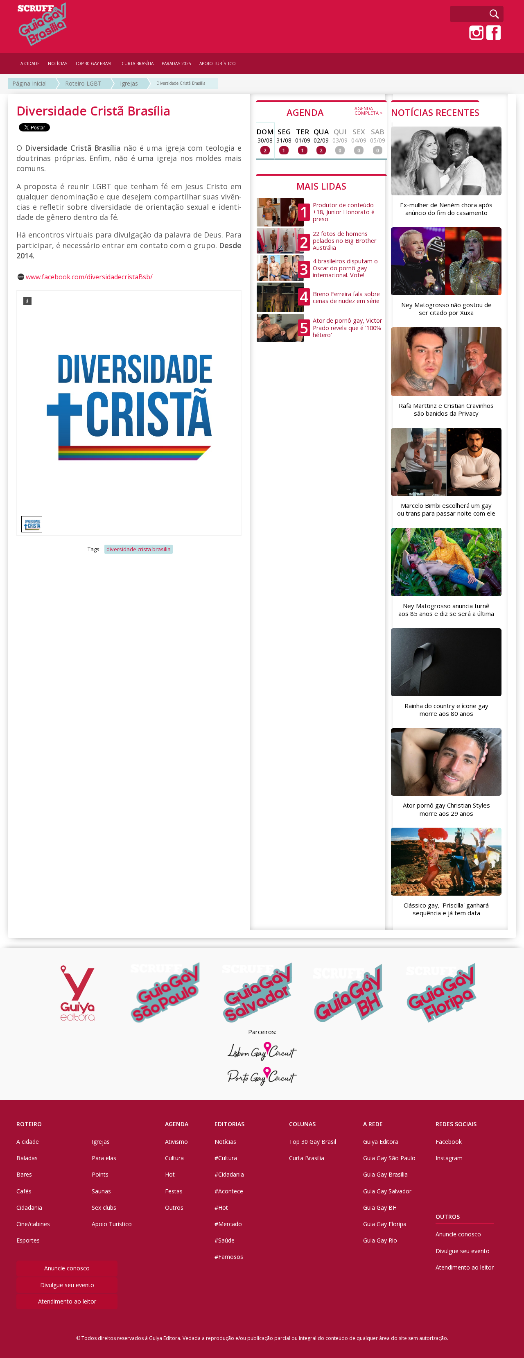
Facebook (449, 1141)
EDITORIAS (229, 1124)
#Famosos (229, 1257)
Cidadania (29, 1207)
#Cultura (226, 1158)
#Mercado (228, 1224)
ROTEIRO (29, 1124)
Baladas (27, 1158)
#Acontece (229, 1191)
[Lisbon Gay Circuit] (262, 1051)
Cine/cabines (33, 1224)
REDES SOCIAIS (456, 1124)
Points (100, 1174)
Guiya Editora (380, 1141)
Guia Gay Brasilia (385, 1174)
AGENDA (335, 111)
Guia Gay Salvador (387, 1191)
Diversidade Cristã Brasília (181, 83)
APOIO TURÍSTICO (217, 63)
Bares (24, 1174)
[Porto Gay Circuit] (262, 1076)
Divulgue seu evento (67, 1285)
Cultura (174, 1158)
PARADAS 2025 (176, 63)
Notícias (225, 1141)
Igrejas (129, 83)
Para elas (104, 1158)
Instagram (449, 1158)
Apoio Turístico (112, 1224)
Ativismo (176, 1141)
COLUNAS (302, 1124)
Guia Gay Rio (380, 1240)
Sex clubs (104, 1207)
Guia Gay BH (380, 1207)
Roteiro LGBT (83, 83)
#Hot (221, 1207)
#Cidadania (229, 1174)
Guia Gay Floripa (385, 1224)
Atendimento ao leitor (67, 1301)
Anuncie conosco (67, 1268)
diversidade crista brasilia (138, 549)
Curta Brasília (306, 1158)
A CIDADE (30, 63)
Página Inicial (29, 83)
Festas (174, 1191)
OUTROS (448, 1216)
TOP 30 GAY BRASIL (94, 63)
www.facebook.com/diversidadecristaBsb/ (89, 276)
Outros (174, 1207)
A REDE (373, 1124)
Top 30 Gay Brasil (312, 1141)
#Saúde (225, 1240)
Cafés (24, 1191)
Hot (170, 1174)
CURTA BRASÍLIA (138, 63)
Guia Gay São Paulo (389, 1158)
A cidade (27, 1141)
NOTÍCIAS (57, 63)
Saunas (101, 1191)
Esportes (28, 1240)
